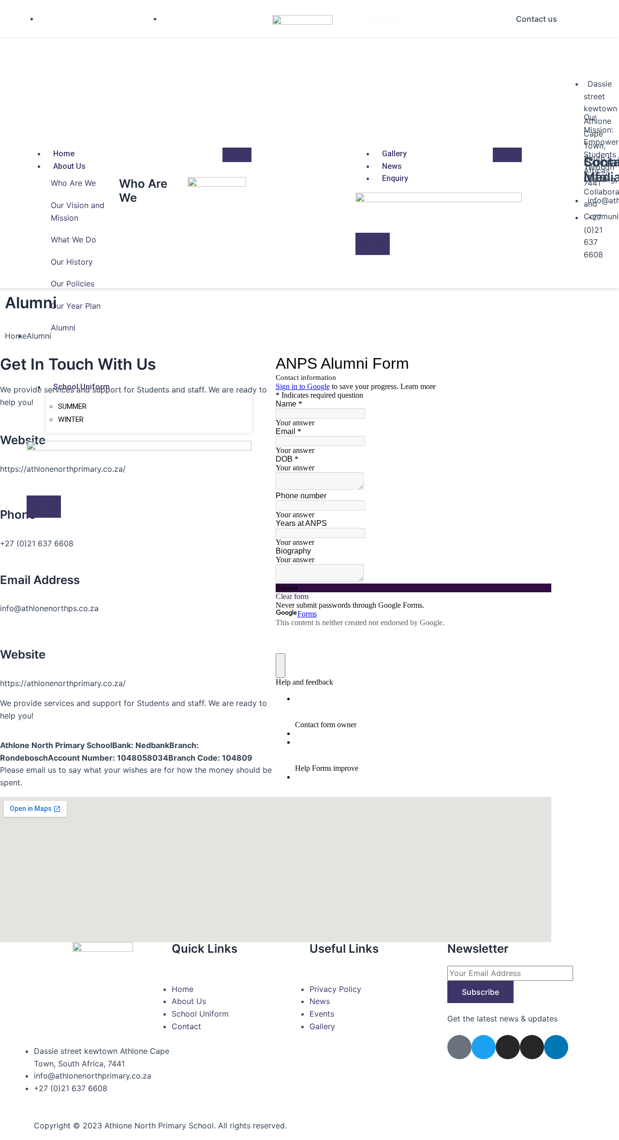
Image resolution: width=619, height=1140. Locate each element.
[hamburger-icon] (236, 155)
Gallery (394, 153)
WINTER (71, 419)
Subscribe (480, 992)
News (392, 166)
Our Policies (72, 283)
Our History (72, 262)
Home (63, 153)
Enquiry (395, 178)
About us (69, 166)
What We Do (73, 239)
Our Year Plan (76, 306)
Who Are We (73, 183)
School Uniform (81, 386)
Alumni (63, 327)
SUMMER (72, 406)
